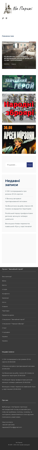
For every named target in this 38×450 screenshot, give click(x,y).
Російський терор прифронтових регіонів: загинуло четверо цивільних (19, 216)
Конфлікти (6, 293)
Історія (4, 289)
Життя (4, 285)
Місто (4, 302)
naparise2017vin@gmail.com (12, 427)
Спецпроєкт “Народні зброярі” (13, 324)
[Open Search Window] (3, 18)
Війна (4, 281)
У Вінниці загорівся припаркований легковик (18, 366)
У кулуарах (6, 332)
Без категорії (6, 276)
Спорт (4, 328)
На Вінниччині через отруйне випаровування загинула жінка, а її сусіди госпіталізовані (18, 58)
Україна (4, 336)
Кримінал (5, 298)
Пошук (30, 164)
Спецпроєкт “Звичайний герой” (13, 319)
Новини (13, 64)
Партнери (5, 311)
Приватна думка (8, 315)
